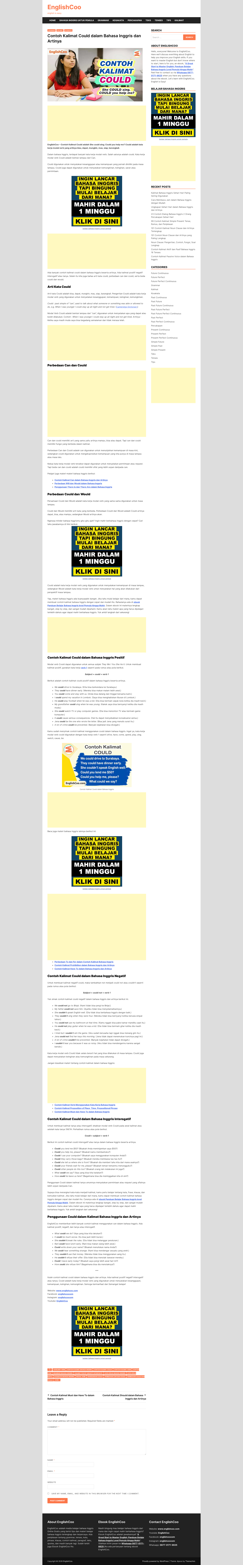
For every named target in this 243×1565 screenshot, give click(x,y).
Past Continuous (159, 297)
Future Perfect (158, 277)
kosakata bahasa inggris (64, 1376)
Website (51, 1482)
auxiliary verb (59, 1370)
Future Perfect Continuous (163, 281)
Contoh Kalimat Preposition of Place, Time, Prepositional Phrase (86, 1108)
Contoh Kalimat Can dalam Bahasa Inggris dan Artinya (81, 480)
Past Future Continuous (162, 305)
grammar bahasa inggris (63, 1373)
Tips (168, 20)
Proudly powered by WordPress (155, 1561)
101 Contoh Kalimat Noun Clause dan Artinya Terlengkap (172, 229)
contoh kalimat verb (122, 1370)
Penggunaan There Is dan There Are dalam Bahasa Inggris (83, 487)
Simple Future (157, 342)
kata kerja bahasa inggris (115, 1373)
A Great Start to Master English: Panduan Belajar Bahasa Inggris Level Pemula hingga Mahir (172, 66)
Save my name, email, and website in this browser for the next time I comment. (95, 1493)
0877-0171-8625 (168, 1545)
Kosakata (118, 20)
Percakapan (135, 20)
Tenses (159, 20)
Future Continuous (160, 273)
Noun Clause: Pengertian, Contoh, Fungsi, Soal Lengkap (173, 244)
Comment (53, 1427)
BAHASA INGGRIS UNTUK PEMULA (76, 20)
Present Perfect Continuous (164, 337)
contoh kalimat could (103, 1370)
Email (51, 1471)
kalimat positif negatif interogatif (89, 1373)
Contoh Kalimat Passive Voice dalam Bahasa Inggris (172, 258)
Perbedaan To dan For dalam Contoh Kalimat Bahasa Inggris (84, 962)
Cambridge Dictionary (126, 307)
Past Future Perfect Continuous (166, 313)
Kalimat (179, 20)
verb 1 (84, 667)
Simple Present (158, 350)
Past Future (156, 301)
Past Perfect (157, 317)
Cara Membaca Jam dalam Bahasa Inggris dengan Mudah (171, 201)
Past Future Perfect (160, 309)
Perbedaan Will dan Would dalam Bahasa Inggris (78, 483)
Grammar (103, 20)
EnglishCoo (64, 7)
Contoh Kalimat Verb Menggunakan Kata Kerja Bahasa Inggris (85, 1105)
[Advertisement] (96, 123)
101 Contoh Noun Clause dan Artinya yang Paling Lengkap (171, 236)
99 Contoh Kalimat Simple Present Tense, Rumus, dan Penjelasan (171, 222)
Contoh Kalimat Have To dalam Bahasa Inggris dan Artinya (83, 968)
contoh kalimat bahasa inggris (79, 1370)
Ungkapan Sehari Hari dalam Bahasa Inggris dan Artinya (172, 208)
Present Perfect (158, 333)
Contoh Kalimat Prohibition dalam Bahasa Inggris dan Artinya (84, 965)
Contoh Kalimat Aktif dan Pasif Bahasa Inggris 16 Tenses (173, 251)
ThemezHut (190, 1561)
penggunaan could (95, 1376)
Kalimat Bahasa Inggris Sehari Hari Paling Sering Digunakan (170, 194)
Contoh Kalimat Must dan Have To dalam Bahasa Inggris (82, 1111)
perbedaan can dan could (115, 1376)
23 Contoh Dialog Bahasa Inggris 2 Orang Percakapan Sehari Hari (171, 215)
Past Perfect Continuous (163, 321)
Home (52, 20)
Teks (148, 20)
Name (51, 1460)
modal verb (80, 1376)
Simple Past (156, 346)
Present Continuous (160, 329)
